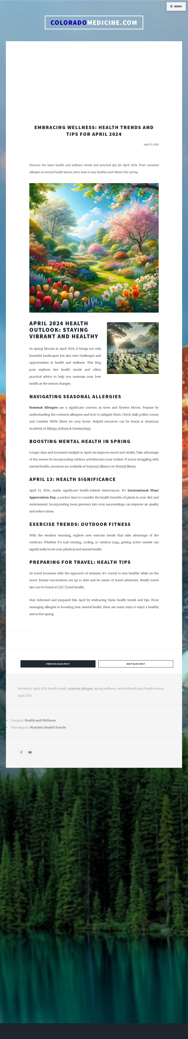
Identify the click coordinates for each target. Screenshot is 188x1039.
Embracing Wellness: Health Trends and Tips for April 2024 (94, 130)
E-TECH (89, 781)
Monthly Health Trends (48, 727)
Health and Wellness (40, 720)
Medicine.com (94, 22)
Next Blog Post (136, 664)
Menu (178, 6)
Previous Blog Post (58, 664)
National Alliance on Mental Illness (111, 466)
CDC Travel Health (71, 587)
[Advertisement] (94, 73)
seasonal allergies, (81, 688)
